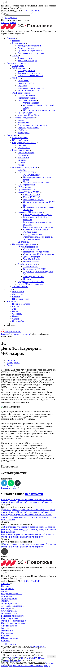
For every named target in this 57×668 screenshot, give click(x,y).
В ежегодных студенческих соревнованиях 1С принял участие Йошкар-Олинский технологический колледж (27, 500)
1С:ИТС (5, 601)
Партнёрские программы (13, 623)
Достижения (7, 633)
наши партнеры (8, 22)
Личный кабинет (9, 626)
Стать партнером (9, 611)
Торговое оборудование (12, 606)
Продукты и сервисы (11, 593)
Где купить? (11, 17)
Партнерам (6, 608)
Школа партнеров (9, 618)
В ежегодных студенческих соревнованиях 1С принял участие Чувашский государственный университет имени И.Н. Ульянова (28, 517)
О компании (7, 631)
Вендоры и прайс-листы (12, 616)
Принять (51, 656)
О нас (4, 628)
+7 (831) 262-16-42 (31, 11)
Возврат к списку (9, 488)
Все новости (34, 494)
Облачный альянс (9, 613)
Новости (26, 334)
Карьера (5, 635)
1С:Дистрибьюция (10, 603)
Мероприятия (13, 362)
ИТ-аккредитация (9, 638)
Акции (10, 365)
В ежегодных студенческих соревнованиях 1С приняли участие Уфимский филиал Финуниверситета (27, 535)
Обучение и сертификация (13, 621)
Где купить (10, 644)
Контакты (5, 640)
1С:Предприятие (9, 598)
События (15, 334)
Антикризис (7, 596)
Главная (5, 334)
